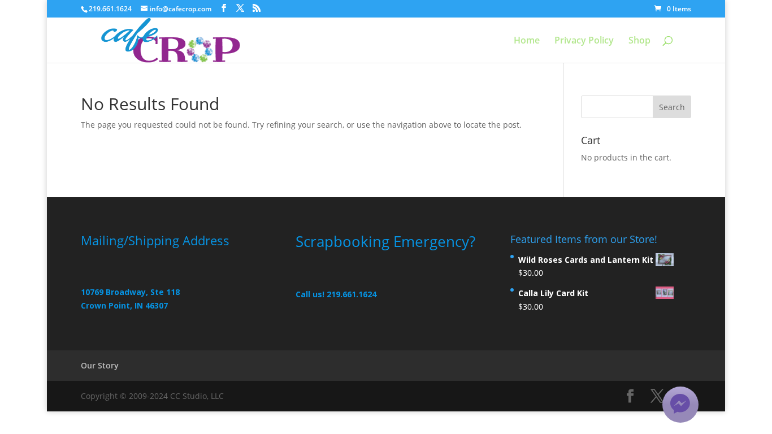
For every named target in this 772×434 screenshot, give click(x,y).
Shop (639, 41)
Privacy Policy (584, 41)
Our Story (100, 365)
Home (527, 41)
